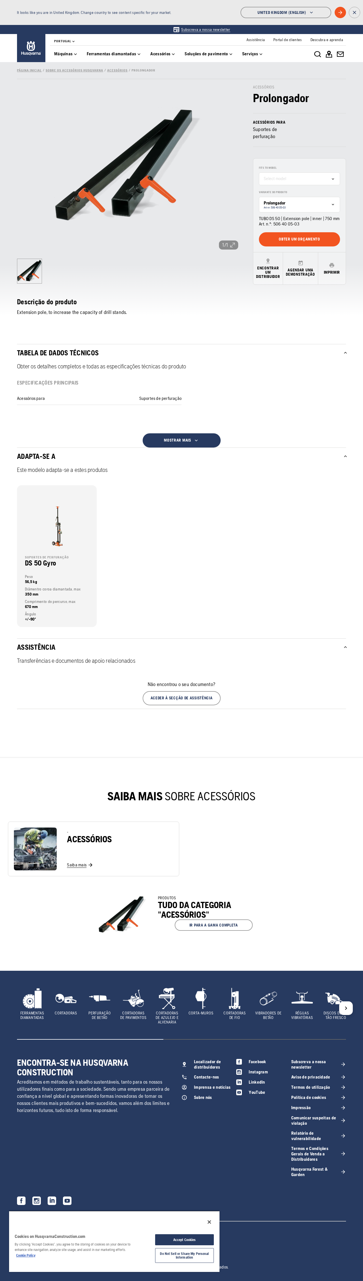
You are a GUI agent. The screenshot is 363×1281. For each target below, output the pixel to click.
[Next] (346, 1008)
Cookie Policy (25, 1255)
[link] (201, 29)
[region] (114, 1241)
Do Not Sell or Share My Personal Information (184, 1255)
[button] (182, 698)
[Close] (209, 1222)
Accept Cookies (184, 1240)
